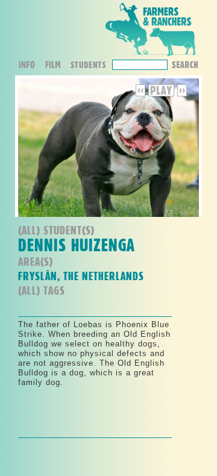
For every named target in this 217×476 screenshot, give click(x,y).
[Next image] (182, 93)
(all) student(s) (56, 230)
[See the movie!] (57, 65)
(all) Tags (41, 290)
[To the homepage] (150, 56)
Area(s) (35, 261)
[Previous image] (142, 93)
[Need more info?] (31, 65)
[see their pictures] (91, 65)
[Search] (184, 63)
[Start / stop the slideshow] (161, 93)
